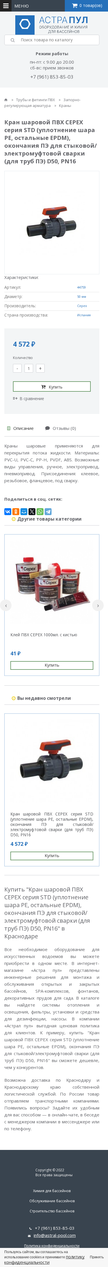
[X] (32, 511)
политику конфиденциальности (44, 1259)
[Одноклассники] (15, 511)
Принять (97, 1257)
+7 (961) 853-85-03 (51, 76)
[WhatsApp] (40, 511)
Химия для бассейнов (52, 1190)
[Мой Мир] (23, 511)
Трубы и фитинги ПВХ (36, 99)
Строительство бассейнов (52, 1211)
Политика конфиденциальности (51, 1245)
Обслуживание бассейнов (52, 1200)
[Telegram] (48, 511)
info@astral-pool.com (55, 1235)
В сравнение (32, 398)
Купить (55, 387)
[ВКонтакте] (7, 511)
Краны (65, 105)
